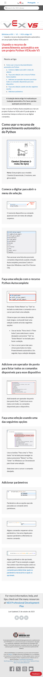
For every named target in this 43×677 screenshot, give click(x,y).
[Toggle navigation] (5, 2)
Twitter (21, 618)
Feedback (36, 674)
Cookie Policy (26, 661)
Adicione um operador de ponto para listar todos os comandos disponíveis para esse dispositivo (21, 82)
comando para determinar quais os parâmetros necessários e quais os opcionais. (20, 572)
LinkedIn (26, 618)
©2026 (10, 654)
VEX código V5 (26, 34)
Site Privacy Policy (8, 661)
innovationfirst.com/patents (26, 659)
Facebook (17, 618)
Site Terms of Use (17, 661)
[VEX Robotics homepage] (18, 2)
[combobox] (21, 8)
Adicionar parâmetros (15, 91)
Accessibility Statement (23, 662)
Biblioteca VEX (7, 34)
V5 (17, 34)
